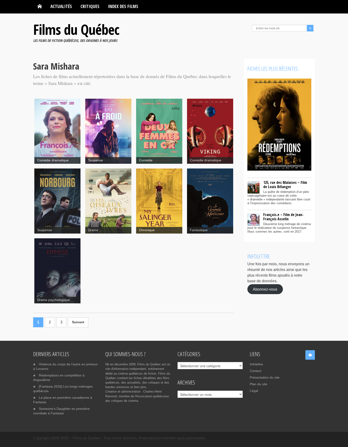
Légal (254, 391)
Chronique (147, 230)
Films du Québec (76, 29)
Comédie (145, 160)
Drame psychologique (53, 300)
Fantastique (199, 230)
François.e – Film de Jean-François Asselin (283, 216)
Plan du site (258, 384)
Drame (93, 230)
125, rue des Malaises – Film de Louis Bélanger (285, 184)
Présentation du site (265, 377)
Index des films (123, 6)
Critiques (89, 6)
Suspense (95, 160)
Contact (255, 371)
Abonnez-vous (265, 289)
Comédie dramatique (53, 160)
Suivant (78, 322)
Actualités (61, 6)
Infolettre (256, 364)
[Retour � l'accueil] (39, 6)
